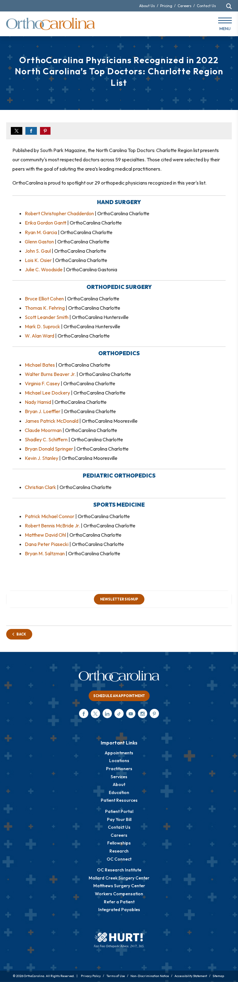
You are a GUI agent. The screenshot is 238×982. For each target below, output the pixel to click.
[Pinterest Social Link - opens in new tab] (154, 713)
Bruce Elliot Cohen (44, 298)
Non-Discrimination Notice (149, 976)
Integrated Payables (119, 909)
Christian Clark (40, 487)
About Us (147, 5)
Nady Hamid (38, 402)
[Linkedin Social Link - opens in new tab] (107, 713)
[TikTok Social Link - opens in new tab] (119, 713)
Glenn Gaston (39, 241)
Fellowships (119, 843)
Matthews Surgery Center (119, 885)
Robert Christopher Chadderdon (59, 213)
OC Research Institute (119, 870)
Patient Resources (119, 800)
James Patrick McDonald (51, 421)
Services (119, 776)
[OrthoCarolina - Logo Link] (50, 24)
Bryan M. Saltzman (45, 553)
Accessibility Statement (190, 976)
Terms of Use (115, 976)
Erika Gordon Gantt (45, 223)
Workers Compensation (119, 894)
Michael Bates (40, 365)
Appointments (119, 753)
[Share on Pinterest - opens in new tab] (45, 131)
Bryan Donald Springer (49, 449)
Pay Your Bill (119, 819)
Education (119, 792)
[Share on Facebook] (31, 131)
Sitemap (218, 976)
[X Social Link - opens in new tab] (95, 713)
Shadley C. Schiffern (46, 439)
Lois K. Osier (38, 260)
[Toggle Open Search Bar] (229, 6)
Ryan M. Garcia (41, 232)
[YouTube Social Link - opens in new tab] (130, 713)
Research (119, 851)
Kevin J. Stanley (41, 458)
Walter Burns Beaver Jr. (50, 374)
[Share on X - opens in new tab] (16, 131)
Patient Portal (119, 811)
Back (20, 634)
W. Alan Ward (39, 336)
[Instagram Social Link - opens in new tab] (142, 713)
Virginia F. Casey (42, 383)
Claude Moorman (43, 430)
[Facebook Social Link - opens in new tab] (83, 713)
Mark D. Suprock (42, 326)
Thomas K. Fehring (45, 308)
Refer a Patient (119, 902)
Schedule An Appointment (119, 696)
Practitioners (119, 768)
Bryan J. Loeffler (42, 411)
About (119, 784)
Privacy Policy (91, 976)
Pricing (166, 5)
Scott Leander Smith (46, 317)
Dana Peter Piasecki (46, 544)
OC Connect (119, 859)
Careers (185, 5)
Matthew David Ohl (45, 535)
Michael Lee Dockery (47, 393)
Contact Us (206, 5)
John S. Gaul (38, 251)
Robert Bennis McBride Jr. (52, 525)
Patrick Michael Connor (49, 516)
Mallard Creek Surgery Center (119, 878)
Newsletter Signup (119, 599)
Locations (119, 760)
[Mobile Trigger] (225, 25)
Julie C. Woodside (44, 269)
